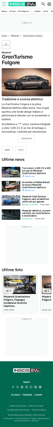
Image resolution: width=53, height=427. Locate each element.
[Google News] (22, 387)
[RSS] (35, 387)
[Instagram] (26, 387)
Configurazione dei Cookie (18, 410)
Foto (45, 11)
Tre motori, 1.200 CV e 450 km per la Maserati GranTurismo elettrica (36, 171)
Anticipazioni (27, 219)
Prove (13, 11)
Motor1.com (29, 176)
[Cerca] (43, 4)
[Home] (22, 4)
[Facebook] (13, 387)
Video (37, 11)
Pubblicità (27, 394)
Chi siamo (15, 394)
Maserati (15, 36)
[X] (17, 387)
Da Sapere (23, 11)
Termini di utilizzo (38, 410)
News (4, 11)
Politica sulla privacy (18, 406)
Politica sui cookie (35, 406)
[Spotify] (40, 387)
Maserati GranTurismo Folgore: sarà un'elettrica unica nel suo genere (35, 199)
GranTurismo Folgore (32, 36)
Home (4, 36)
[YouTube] (31, 387)
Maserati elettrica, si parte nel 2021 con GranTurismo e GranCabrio (36, 213)
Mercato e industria (30, 204)
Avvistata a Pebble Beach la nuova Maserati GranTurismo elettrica (36, 185)
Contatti (38, 394)
